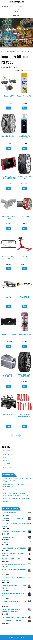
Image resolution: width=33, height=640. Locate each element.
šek (8, 108)
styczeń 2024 (7, 464)
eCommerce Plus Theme (16, 637)
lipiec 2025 (6, 451)
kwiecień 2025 (7, 454)
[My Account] (15, 11)
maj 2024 (6, 460)
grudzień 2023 (7, 467)
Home (3, 51)
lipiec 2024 (6, 457)
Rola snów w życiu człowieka (12, 490)
